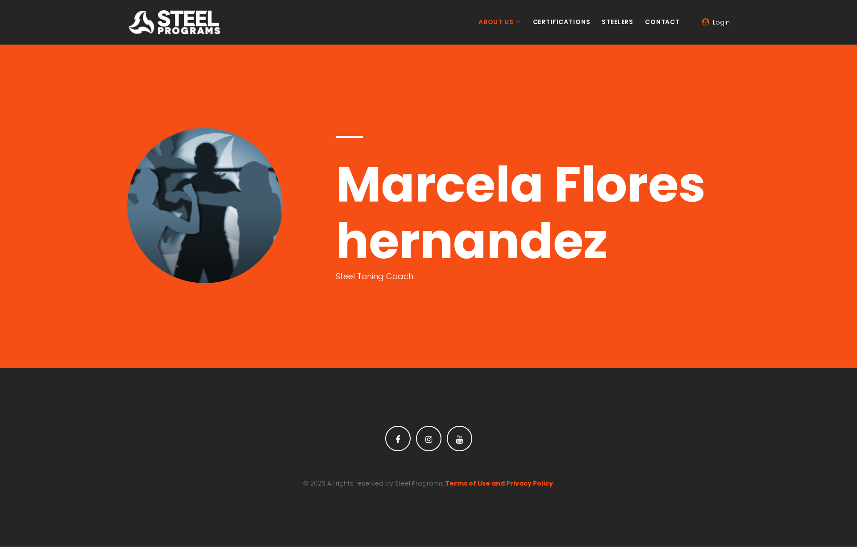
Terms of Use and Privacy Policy (499, 483)
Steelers (617, 22)
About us (496, 22)
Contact (662, 22)
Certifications (562, 22)
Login (721, 22)
